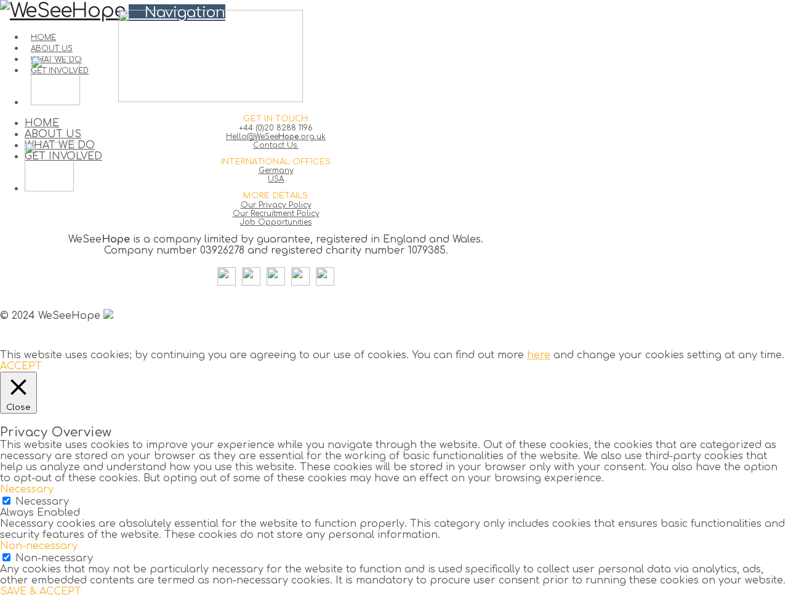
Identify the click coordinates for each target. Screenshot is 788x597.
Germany (276, 170)
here (538, 355)
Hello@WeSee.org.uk (276, 136)
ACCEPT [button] (21, 366)
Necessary (42, 501)
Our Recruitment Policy (276, 213)
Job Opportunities (276, 222)
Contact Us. (276, 145)
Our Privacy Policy (276, 205)
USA (276, 179)
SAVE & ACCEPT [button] (40, 591)
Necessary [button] (27, 489)
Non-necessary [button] (39, 545)
